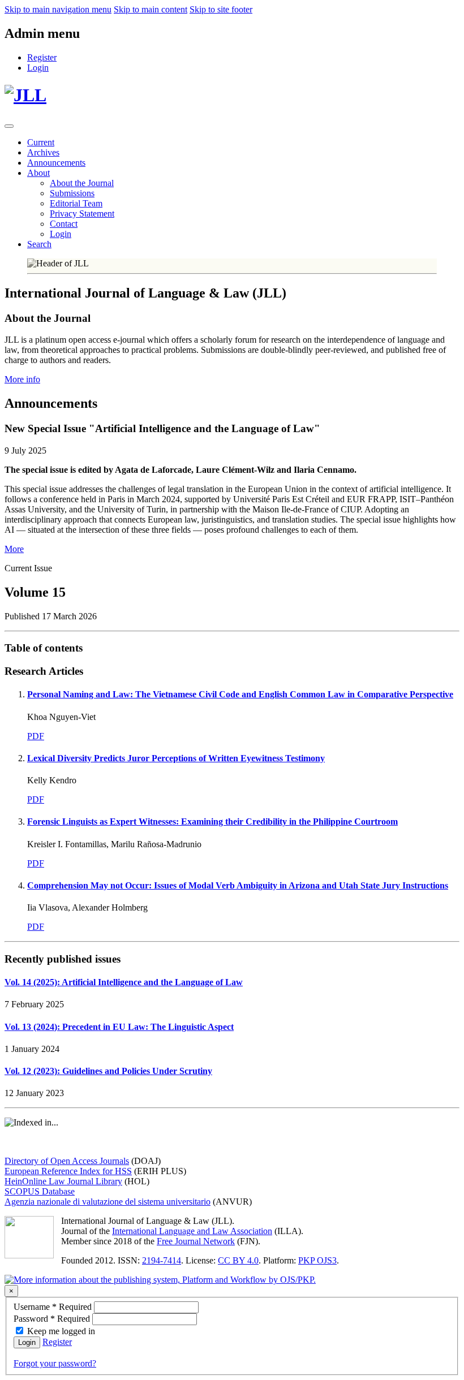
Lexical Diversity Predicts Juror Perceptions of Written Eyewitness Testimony (176, 758)
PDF (35, 736)
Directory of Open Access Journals (67, 1161)
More (14, 549)
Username (54, 1307)
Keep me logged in (61, 1331)
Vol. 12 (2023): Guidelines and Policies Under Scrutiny (108, 1071)
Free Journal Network (196, 1241)
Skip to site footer (221, 9)
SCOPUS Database (40, 1191)
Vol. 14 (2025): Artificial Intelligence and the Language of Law (124, 982)
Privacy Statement (82, 213)
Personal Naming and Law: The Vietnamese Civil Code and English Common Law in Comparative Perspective (240, 694)
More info (22, 379)
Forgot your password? (55, 1363)
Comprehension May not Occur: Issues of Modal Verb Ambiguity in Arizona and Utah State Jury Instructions (237, 885)
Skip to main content (150, 9)
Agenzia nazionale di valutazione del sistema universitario (107, 1201)
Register (57, 1342)
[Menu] (9, 126)
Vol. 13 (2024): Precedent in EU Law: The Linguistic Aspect (119, 1027)
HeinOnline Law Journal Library (63, 1181)
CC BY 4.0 (238, 1260)
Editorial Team (76, 203)
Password (53, 1318)
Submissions (72, 193)
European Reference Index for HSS (68, 1171)
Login (60, 234)
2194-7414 (161, 1260)
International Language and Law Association (192, 1231)
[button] (38, 173)
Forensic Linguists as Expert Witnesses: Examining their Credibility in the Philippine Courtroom (212, 821)
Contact (64, 223)
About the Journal (82, 183)
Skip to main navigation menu (58, 9)
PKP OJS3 (317, 1260)
